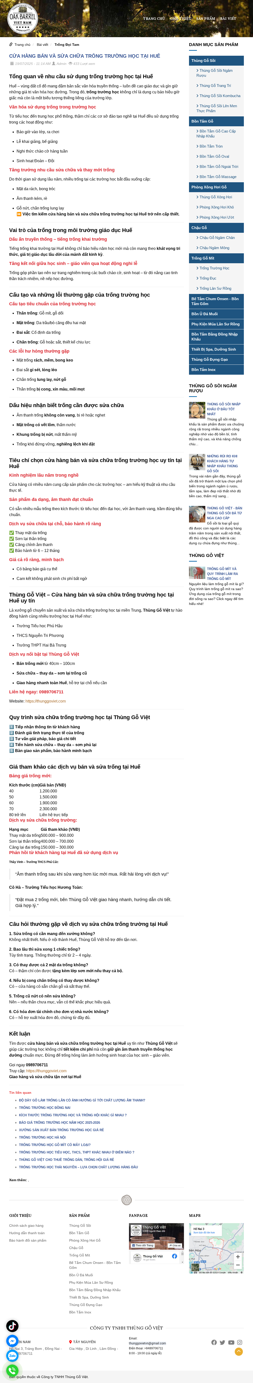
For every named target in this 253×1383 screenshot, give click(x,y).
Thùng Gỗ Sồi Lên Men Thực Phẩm (216, 108)
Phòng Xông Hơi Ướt (217, 217)
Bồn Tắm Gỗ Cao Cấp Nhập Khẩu (216, 133)
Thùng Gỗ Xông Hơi (216, 197)
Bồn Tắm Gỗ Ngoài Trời (219, 166)
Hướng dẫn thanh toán (27, 1233)
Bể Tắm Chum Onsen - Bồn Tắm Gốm (215, 301)
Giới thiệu (180, 18)
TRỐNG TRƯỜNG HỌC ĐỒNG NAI (44, 1108)
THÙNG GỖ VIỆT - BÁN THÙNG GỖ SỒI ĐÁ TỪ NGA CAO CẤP (224, 513)
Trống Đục (208, 278)
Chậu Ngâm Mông (214, 248)
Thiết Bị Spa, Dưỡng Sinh (213, 349)
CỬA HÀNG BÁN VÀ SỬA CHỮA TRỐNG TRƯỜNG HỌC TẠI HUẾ (84, 56)
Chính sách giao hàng (26, 1225)
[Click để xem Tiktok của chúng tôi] (12, 1326)
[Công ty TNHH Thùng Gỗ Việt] (23, 18)
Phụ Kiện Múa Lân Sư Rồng (215, 324)
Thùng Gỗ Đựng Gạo (209, 359)
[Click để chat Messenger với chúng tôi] (12, 1341)
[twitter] (222, 1342)
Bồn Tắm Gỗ (202, 121)
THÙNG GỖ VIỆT (206, 555)
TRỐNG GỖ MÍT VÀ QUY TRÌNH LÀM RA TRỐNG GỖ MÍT (222, 574)
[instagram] (239, 1342)
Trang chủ (154, 18)
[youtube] (231, 1342)
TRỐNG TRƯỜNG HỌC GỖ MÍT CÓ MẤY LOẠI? (55, 1145)
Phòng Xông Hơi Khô (217, 207)
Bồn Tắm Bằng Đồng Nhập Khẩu (214, 336)
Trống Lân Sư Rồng (215, 288)
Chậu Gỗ (199, 228)
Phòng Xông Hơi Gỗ (209, 187)
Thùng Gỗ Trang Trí (215, 85)
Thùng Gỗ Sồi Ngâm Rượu (214, 73)
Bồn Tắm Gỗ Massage (218, 177)
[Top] (239, 1352)
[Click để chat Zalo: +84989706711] (12, 1356)
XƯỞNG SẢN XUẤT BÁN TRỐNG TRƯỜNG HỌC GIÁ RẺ (61, 1130)
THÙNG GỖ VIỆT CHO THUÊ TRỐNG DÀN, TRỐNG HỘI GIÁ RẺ (66, 1160)
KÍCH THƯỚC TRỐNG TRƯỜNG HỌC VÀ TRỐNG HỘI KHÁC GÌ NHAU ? (73, 1115)
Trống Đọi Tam (67, 45)
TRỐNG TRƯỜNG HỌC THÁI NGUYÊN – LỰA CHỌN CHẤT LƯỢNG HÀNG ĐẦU (78, 1167)
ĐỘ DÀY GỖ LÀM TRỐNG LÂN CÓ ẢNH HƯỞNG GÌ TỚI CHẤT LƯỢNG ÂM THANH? (82, 1100)
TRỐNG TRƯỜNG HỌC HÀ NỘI (42, 1137)
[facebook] (214, 1342)
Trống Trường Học (215, 268)
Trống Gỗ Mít (202, 258)
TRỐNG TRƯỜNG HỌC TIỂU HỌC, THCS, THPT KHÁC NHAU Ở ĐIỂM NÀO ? (76, 1152)
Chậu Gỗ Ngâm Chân (217, 237)
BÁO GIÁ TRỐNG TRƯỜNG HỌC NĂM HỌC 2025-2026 (59, 1122)
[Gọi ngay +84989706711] (12, 1370)
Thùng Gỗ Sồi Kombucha (220, 96)
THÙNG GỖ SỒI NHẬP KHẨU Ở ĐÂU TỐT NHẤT (224, 409)
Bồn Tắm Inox (203, 369)
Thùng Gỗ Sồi (203, 60)
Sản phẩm (205, 18)
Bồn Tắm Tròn (211, 146)
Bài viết (228, 18)
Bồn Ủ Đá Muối (204, 314)
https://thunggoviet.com (45, 701)
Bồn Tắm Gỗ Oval (214, 156)
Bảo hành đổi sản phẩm (27, 1240)
